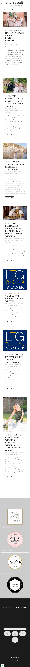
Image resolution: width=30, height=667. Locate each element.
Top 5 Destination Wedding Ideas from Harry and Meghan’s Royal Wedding (14, 229)
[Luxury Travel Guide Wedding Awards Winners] (15, 279)
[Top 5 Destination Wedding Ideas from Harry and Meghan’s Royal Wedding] (15, 213)
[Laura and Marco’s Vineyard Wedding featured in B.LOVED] (15, 19)
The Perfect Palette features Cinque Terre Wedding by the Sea (15, 101)
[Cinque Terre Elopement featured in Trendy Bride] (15, 151)
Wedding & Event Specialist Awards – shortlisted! (14, 358)
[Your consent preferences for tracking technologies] (2, 665)
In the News (18, 43)
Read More (9, 69)
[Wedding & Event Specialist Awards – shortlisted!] (15, 340)
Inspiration (8, 45)
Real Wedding (14, 45)
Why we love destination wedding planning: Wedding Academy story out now (14, 442)
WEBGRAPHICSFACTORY (18, 612)
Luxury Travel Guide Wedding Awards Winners (14, 297)
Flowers (22, 238)
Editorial (17, 238)
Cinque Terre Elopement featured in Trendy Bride (14, 165)
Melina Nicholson (14, 305)
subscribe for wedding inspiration (15, 629)
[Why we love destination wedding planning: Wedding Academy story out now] (15, 414)
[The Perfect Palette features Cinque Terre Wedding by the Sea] (15, 85)
